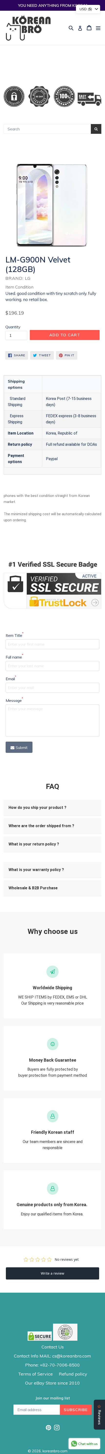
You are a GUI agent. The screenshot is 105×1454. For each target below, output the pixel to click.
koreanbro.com (54, 1451)
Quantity (13, 326)
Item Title (14, 635)
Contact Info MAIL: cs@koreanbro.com (52, 1356)
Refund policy (73, 1374)
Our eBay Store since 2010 (52, 1383)
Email (11, 678)
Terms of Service (35, 1374)
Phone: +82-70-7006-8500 (52, 1365)
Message (14, 700)
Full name (14, 656)
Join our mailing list (52, 1398)
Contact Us (53, 1347)
